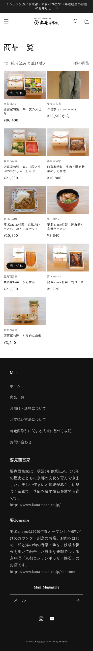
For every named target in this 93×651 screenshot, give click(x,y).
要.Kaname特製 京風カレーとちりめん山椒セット (22, 227)
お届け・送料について (28, 408)
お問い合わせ (21, 442)
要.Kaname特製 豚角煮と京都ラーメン (65, 227)
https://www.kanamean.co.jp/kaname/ (42, 571)
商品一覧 (17, 397)
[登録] (77, 600)
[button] (6, 21)
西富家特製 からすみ (19, 282)
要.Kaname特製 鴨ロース (65, 282)
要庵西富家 (39, 641)
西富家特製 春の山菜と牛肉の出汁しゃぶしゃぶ (22, 169)
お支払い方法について (28, 419)
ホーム (15, 386)
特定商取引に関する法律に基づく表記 (40, 431)
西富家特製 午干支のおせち (22, 111)
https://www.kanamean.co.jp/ (35, 504)
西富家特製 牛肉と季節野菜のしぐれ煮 (66, 169)
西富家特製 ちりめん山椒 (22, 335)
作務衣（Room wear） (62, 109)
